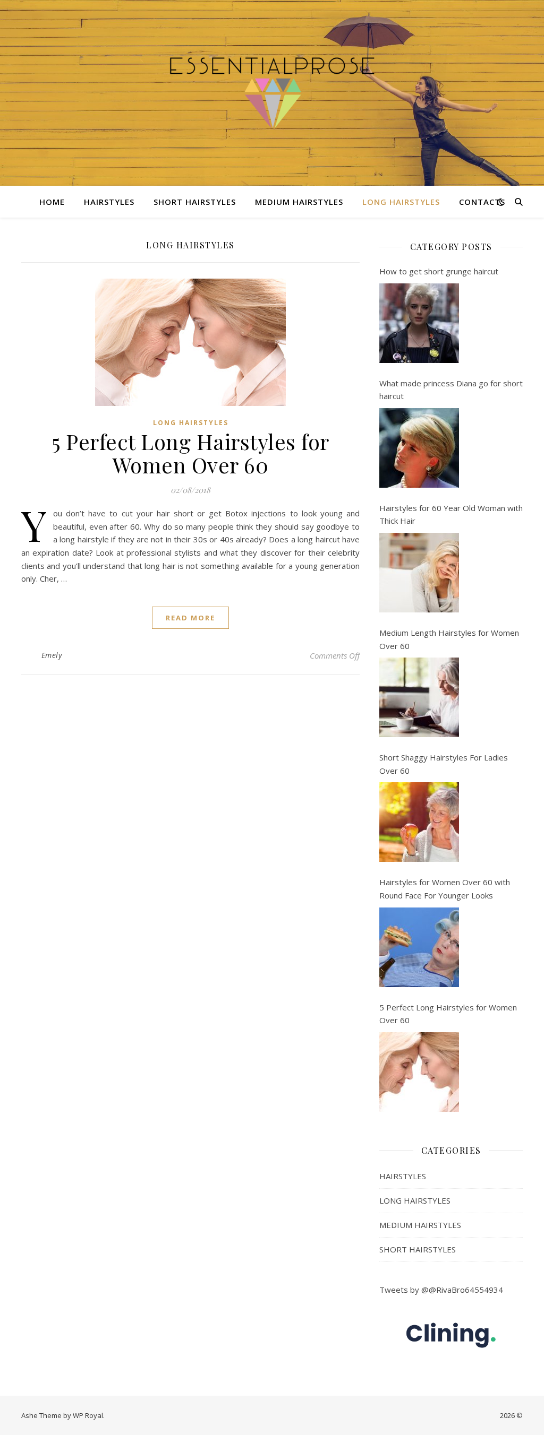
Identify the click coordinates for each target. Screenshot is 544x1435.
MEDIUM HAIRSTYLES (299, 201)
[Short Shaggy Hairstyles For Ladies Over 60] (419, 822)
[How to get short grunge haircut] (419, 323)
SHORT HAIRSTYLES (195, 201)
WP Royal (88, 1415)
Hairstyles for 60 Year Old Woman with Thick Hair (451, 514)
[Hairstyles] (272, 92)
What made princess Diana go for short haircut (451, 390)
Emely (51, 655)
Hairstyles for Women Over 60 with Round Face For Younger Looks (444, 889)
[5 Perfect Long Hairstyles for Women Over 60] (419, 1072)
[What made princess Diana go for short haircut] (419, 448)
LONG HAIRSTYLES (401, 201)
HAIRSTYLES (109, 201)
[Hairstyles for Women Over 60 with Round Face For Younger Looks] (419, 947)
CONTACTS (482, 201)
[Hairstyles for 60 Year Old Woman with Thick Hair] (419, 572)
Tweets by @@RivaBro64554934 (441, 1289)
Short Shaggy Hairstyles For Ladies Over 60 (443, 764)
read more (190, 618)
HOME (52, 201)
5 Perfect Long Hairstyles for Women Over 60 (190, 453)
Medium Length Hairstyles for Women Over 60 (449, 639)
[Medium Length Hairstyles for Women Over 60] (419, 697)
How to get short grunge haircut (438, 271)
